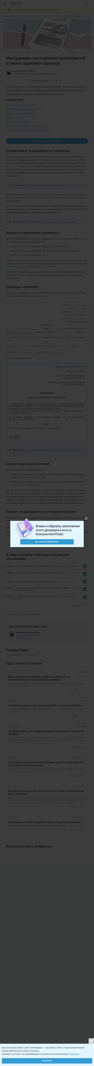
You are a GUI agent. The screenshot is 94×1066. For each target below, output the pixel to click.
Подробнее (74, 1054)
